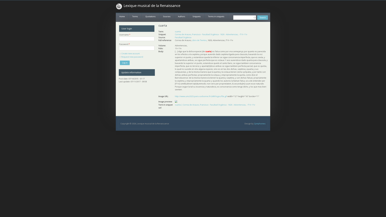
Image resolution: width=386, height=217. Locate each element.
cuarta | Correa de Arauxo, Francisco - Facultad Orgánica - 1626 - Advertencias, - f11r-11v (215, 104)
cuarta (178, 31)
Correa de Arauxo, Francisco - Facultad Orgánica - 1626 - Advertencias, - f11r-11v (211, 34)
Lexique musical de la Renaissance (152, 5)
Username (124, 34)
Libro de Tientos (199, 40)
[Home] (119, 6)
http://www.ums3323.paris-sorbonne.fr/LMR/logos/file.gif (201, 96)
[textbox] (244, 17)
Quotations (150, 16)
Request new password (132, 56)
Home (122, 16)
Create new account (130, 53)
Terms (135, 16)
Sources (167, 16)
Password (124, 44)
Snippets (197, 16)
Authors (181, 16)
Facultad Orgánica (183, 37)
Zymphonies (260, 123)
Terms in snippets (216, 16)
